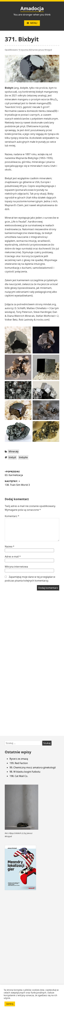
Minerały (13, 451)
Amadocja (32, 8)
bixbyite (23, 457)
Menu (33, 23)
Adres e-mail (13, 556)
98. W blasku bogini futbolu (25, 771)
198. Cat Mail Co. (19, 776)
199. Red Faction (19, 763)
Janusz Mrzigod (45, 49)
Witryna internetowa (16, 566)
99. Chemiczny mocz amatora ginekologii (33, 767)
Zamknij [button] (9, 1003)
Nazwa (9, 546)
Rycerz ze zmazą (19, 758)
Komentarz (12, 516)
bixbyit (12, 457)
